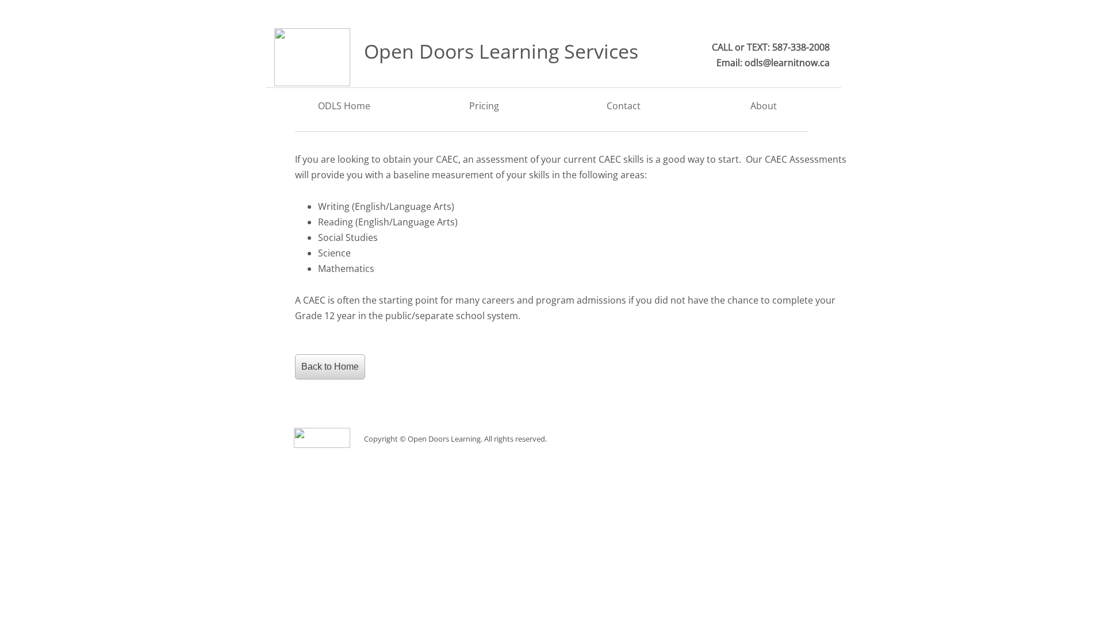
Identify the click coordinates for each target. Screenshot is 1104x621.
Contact (624, 105)
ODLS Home (344, 105)
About (763, 105)
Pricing (484, 105)
